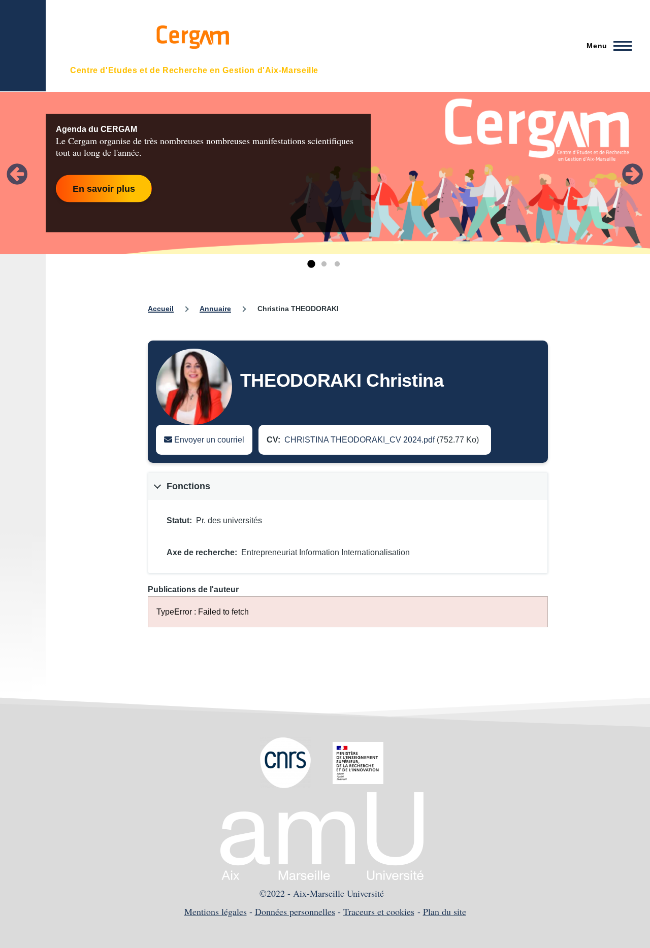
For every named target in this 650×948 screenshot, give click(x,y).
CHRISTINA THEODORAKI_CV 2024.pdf (359, 439)
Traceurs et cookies (378, 911)
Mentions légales (215, 911)
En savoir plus (104, 188)
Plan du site (444, 911)
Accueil (161, 308)
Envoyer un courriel (208, 439)
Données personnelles (295, 911)
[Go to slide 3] (337, 264)
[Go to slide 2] (324, 264)
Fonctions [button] (188, 486)
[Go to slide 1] (311, 264)
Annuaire (215, 308)
